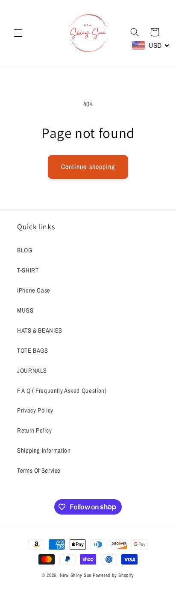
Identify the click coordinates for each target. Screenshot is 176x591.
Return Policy (34, 430)
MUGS (25, 310)
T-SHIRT (27, 270)
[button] (18, 33)
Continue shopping (88, 166)
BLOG (24, 250)
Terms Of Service (39, 470)
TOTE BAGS (32, 350)
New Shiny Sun (76, 575)
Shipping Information (44, 450)
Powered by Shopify (113, 575)
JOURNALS (32, 370)
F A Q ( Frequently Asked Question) (61, 390)
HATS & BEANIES (39, 330)
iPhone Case (33, 290)
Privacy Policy (35, 410)
